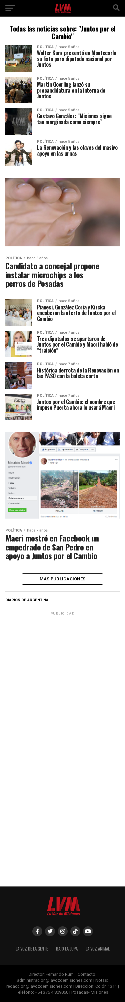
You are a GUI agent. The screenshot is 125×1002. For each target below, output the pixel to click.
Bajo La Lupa (67, 949)
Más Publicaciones (62, 578)
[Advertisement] (62, 679)
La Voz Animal (98, 949)
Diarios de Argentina (26, 600)
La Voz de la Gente (32, 949)
